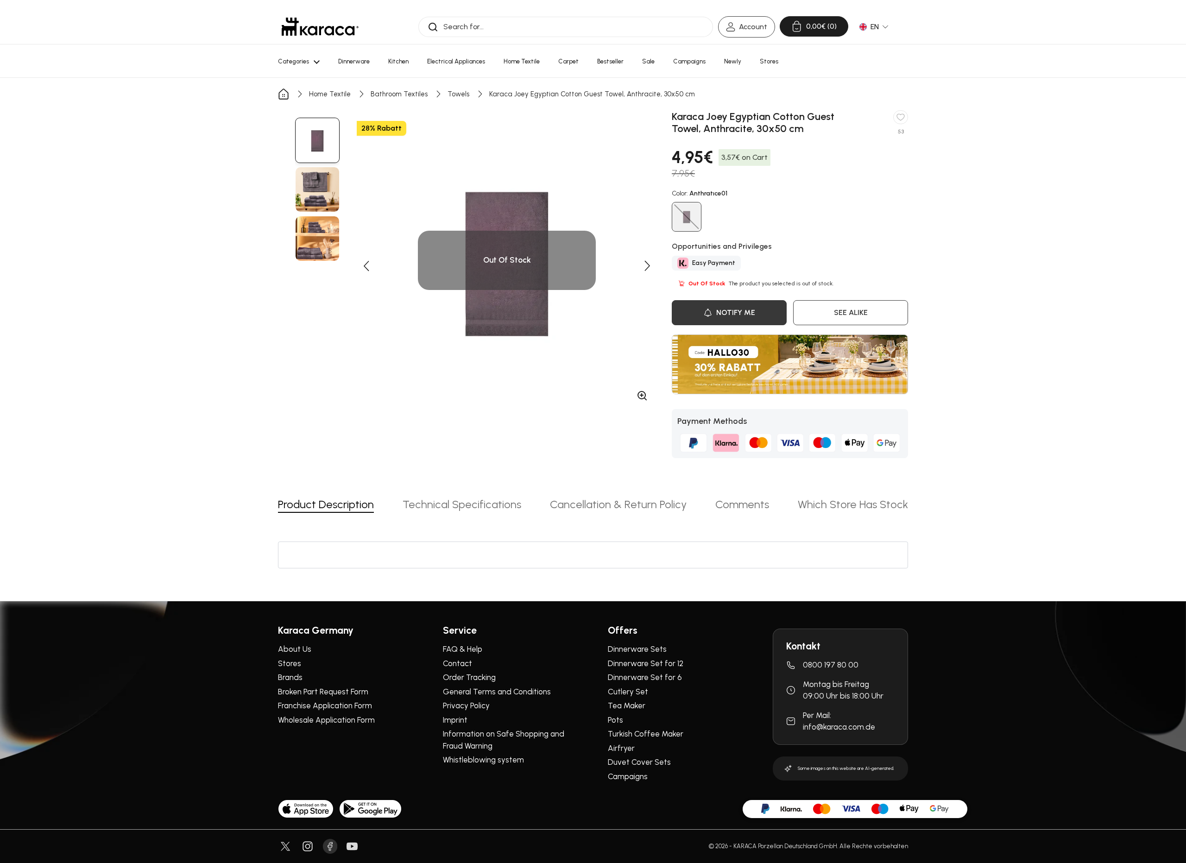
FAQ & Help (462, 649)
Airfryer (621, 748)
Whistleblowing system (483, 759)
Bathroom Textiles (399, 94)
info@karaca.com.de (839, 726)
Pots (615, 719)
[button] (366, 265)
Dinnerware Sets (637, 649)
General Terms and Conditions (497, 691)
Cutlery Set (628, 691)
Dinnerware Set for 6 (645, 677)
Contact (457, 663)
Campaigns (628, 776)
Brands (290, 677)
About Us (294, 649)
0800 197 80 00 (830, 664)
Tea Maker (626, 705)
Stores (289, 663)
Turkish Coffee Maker (645, 733)
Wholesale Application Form (326, 719)
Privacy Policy (466, 705)
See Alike (851, 312)
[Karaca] (320, 26)
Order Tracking (469, 677)
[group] (317, 140)
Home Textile (330, 94)
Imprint (455, 719)
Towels (458, 94)
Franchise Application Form (325, 705)
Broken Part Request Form (323, 691)
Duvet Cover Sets (639, 762)
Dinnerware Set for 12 (645, 663)
